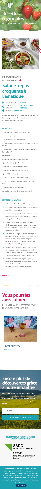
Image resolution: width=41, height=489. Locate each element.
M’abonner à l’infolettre (20, 417)
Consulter (7, 352)
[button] (37, 5)
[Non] (38, 477)
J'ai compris (21, 486)
